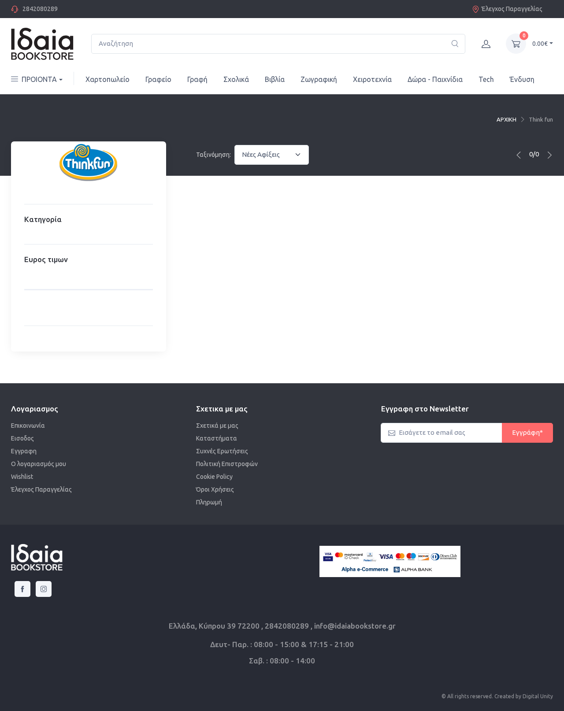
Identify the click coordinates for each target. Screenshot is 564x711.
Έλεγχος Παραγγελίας (512, 8)
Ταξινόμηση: (213, 154)
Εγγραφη (24, 451)
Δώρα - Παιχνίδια (435, 79)
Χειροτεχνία (372, 79)
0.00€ (540, 43)
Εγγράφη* (527, 432)
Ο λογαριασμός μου (38, 463)
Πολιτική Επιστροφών (227, 463)
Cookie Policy (214, 476)
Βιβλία (275, 79)
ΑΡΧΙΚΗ (506, 119)
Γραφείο (158, 79)
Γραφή (197, 79)
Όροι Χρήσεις (215, 489)
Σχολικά (236, 79)
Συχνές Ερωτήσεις (222, 451)
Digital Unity (538, 696)
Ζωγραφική (319, 79)
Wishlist (22, 476)
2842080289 (40, 8)
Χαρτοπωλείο (107, 79)
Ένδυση (522, 79)
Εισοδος (22, 438)
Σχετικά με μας (217, 425)
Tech (486, 79)
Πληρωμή (209, 502)
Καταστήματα (216, 438)
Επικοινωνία (28, 425)
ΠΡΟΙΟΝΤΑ (39, 79)
